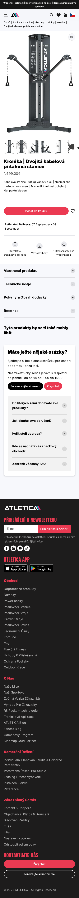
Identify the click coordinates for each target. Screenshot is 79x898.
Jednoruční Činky (17, 631)
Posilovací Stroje (16, 613)
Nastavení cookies (17, 838)
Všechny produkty (45, 22)
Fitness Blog (12, 729)
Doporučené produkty (20, 589)
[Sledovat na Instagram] (13, 548)
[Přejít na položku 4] (46, 147)
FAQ (7, 832)
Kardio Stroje (13, 619)
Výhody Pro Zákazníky (20, 705)
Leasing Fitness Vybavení (22, 777)
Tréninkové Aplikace (19, 717)
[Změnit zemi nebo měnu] (72, 15)
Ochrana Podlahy (16, 661)
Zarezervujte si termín (25, 386)
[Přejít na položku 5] (58, 147)
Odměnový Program (18, 735)
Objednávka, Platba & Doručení (26, 814)
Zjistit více (36, 541)
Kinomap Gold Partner (20, 741)
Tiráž (7, 826)
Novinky (10, 595)
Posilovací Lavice (16, 625)
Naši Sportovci (14, 692)
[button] (59, 15)
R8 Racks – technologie (21, 710)
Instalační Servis (15, 783)
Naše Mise (11, 686)
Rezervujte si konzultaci (39, 874)
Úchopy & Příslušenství (20, 655)
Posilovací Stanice (17, 607)
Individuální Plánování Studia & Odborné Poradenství (33, 762)
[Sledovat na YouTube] (20, 548)
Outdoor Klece (14, 667)
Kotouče (10, 637)
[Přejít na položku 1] (9, 147)
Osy (6, 643)
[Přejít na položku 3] (33, 147)
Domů (7, 22)
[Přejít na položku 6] (70, 147)
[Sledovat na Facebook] (7, 548)
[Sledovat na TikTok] (27, 548)
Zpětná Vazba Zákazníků (22, 698)
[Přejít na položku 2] (21, 147)
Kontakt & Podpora (17, 808)
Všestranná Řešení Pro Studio (25, 771)
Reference (11, 789)
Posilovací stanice (22, 22)
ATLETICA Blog (15, 723)
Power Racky (13, 601)
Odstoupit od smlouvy (20, 844)
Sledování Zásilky (17, 820)
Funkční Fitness (15, 649)
